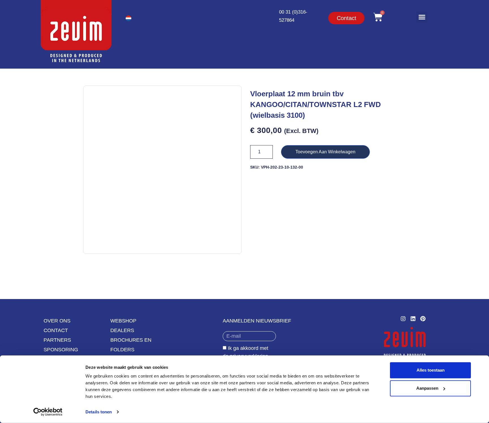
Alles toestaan (431, 370)
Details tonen (98, 411)
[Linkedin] (413, 318)
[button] (421, 17)
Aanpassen (427, 388)
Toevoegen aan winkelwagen (325, 151)
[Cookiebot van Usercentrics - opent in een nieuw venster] (48, 412)
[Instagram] (403, 318)
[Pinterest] (423, 318)
